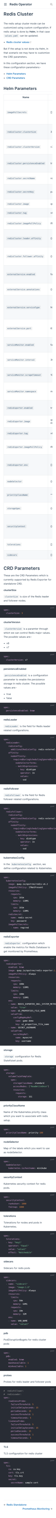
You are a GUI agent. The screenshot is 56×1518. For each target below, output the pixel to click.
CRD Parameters (15, 77)
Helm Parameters (16, 73)
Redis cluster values (19, 42)
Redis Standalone (16, 1504)
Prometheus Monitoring (36, 1508)
